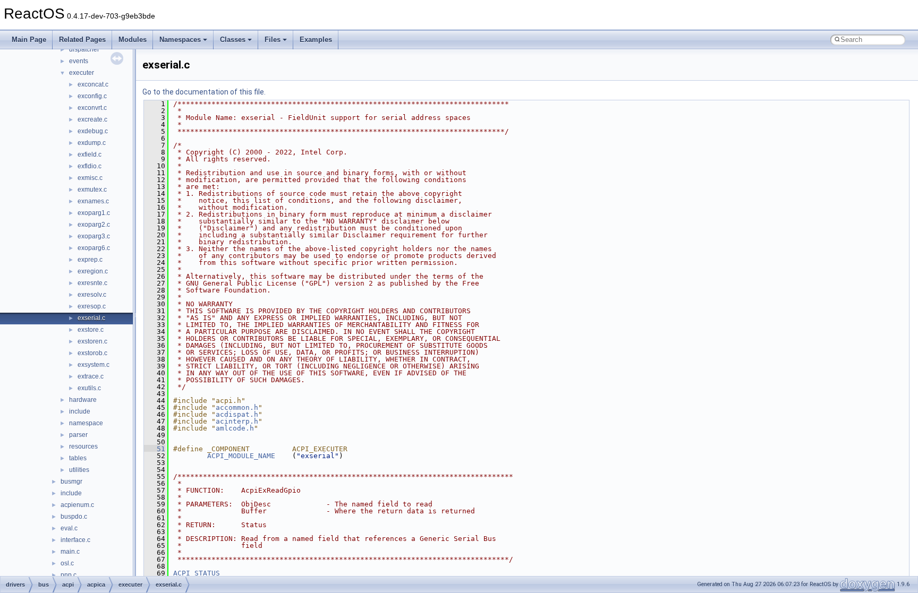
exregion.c (93, 271)
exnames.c (93, 201)
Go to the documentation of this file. (204, 92)
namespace (86, 423)
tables (78, 458)
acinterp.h (237, 421)
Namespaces (180, 40)
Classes (232, 40)
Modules (132, 40)
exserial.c (91, 318)
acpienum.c (77, 505)
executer (81, 72)
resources (83, 446)
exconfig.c (92, 96)
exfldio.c (89, 166)
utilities (79, 470)
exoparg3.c (94, 236)
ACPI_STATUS (196, 573)
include (79, 411)
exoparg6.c (94, 248)
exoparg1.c (94, 213)
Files (272, 40)
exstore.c (91, 329)
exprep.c (90, 259)
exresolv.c (92, 294)
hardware (83, 399)
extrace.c (91, 376)
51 (154, 449)
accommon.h (237, 407)
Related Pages (82, 40)
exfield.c (89, 154)
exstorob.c (92, 353)
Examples (316, 40)
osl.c (67, 563)
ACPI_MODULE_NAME (241, 456)
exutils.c (89, 388)
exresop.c (92, 306)
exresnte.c (92, 283)
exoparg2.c (94, 224)
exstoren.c (92, 341)
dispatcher (84, 49)
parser (78, 435)
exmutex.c (92, 189)
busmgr (71, 481)
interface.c (75, 540)
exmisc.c (90, 178)
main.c (70, 551)
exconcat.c (93, 84)
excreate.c (92, 119)
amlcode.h (235, 428)
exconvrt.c (92, 107)
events (78, 61)
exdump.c (92, 143)
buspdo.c (74, 516)
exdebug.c (93, 131)
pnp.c (68, 575)
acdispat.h (237, 414)
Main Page (29, 40)
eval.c (69, 528)
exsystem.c (93, 364)
